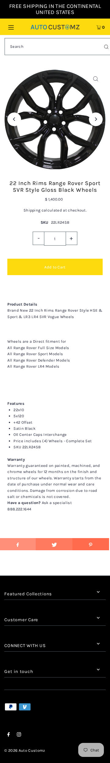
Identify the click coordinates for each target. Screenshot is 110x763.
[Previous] (14, 119)
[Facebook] (8, 735)
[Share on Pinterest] (90, 544)
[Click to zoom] (96, 79)
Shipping (32, 210)
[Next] (96, 119)
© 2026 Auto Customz (24, 750)
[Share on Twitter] (54, 544)
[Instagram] (19, 735)
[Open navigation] (17, 27)
